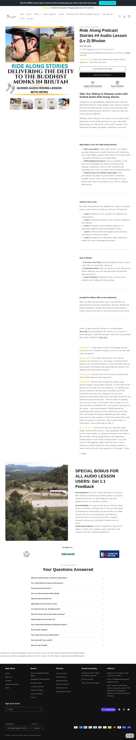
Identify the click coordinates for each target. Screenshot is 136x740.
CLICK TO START (107, 3)
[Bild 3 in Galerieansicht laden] (63, 103)
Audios (33, 697)
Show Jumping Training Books (39, 674)
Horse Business (37, 694)
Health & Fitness (37, 690)
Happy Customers (12, 684)
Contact (8, 681)
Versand (90, 49)
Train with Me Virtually (90, 683)
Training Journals (37, 686)
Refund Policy (61, 677)
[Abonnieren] (40, 709)
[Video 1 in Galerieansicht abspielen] (39, 103)
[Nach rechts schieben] (72, 104)
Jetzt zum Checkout (102, 75)
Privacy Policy (61, 673)
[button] (37, 14)
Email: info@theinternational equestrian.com (118, 680)
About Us (8, 677)
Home (7, 673)
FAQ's (7, 688)
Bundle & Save (36, 683)
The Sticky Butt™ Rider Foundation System (90, 674)
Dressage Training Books (40, 679)
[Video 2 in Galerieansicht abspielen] (51, 103)
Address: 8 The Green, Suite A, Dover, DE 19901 (117, 674)
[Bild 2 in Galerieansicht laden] (27, 103)
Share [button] (84, 454)
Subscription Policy (63, 691)
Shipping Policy (62, 681)
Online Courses (87, 679)
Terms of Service (62, 684)
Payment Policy (62, 688)
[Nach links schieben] (7, 104)
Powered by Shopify (34, 735)
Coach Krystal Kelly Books (19, 735)
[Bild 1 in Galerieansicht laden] (15, 103)
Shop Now (103, 337)
